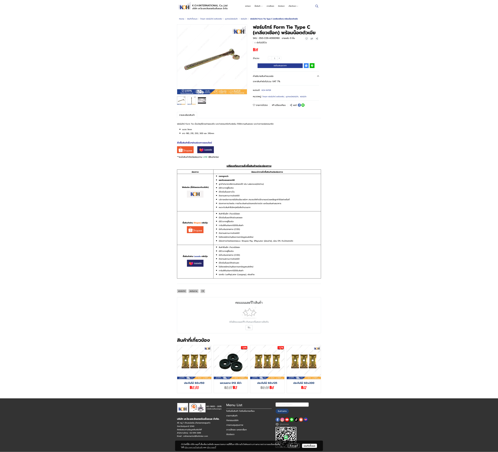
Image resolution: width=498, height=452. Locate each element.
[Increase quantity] (279, 58)
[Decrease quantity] (270, 58)
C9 (203, 291)
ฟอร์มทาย (193, 291)
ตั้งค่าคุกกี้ (294, 446)
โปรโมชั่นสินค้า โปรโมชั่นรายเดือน (240, 411)
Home (181, 18)
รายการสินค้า (232, 415)
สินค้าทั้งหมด (192, 18)
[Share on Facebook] (299, 105)
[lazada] (306, 420)
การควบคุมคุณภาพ (234, 425)
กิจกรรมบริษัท (232, 420)
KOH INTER (266, 90)
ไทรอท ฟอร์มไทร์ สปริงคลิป (211, 18)
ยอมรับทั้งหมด (309, 446)
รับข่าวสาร (282, 411)
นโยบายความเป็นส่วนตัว (194, 447)
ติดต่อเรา (230, 434)
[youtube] (287, 420)
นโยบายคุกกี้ (211, 447)
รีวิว (249, 327)
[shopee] (301, 420)
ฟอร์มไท (244, 18)
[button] (317, 6)
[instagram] (282, 420)
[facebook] (278, 420)
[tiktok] (296, 420)
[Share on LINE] (303, 105)
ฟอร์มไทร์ (181, 291)
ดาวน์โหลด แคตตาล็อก (236, 429)
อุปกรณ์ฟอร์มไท (231, 18)
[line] (292, 420)
